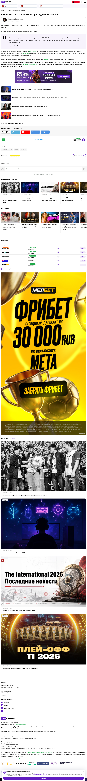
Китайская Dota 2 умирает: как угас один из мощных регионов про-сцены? (10, 199)
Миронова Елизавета (15, 19)
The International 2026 (29, 6)
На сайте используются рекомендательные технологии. (16, 758)
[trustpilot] (32, 763)
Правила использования (8, 685)
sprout (4, 149)
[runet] (3, 763)
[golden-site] (10, 763)
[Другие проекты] (7, 2)
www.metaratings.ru (20, 724)
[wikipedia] (20, 763)
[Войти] (82, 2)
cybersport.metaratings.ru (15, 123)
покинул (26, 53)
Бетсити (23, 149)
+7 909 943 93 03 (11, 746)
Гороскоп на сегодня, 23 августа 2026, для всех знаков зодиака (29, 198)
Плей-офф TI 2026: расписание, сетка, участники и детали (67, 198)
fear (10, 149)
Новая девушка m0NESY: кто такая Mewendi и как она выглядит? (49, 226)
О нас (3, 680)
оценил (46, 59)
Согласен (43, 778)
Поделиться (78, 155)
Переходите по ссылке (30, 64)
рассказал (32, 51)
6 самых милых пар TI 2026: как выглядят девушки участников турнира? (9, 227)
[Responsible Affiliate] (65, 763)
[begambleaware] (43, 763)
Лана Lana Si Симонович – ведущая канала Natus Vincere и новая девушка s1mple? (69, 227)
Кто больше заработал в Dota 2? (52, 6)
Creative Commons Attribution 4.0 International (39, 752)
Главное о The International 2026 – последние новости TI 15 (49, 198)
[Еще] (85, 2)
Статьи (4, 438)
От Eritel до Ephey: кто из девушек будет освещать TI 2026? (30, 226)
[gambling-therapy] (54, 763)
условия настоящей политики (39, 774)
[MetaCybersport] (8, 718)
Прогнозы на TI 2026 (11, 6)
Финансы (3, 695)
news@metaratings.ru (12, 744)
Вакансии (4, 682)
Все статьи (12, 438)
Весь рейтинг (9, 269)
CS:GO (16, 149)
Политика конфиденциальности (10, 687)
